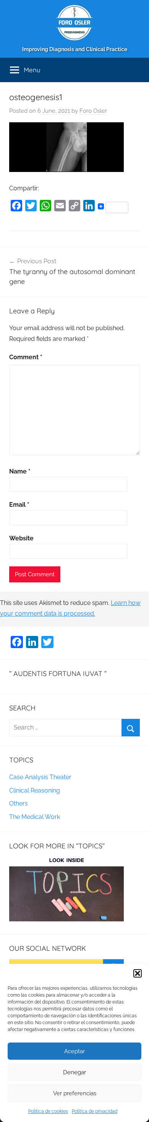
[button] (137, 973)
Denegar (74, 1072)
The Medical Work (34, 816)
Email (19, 504)
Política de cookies (48, 1111)
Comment (25, 357)
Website (21, 538)
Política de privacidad (94, 1111)
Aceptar (74, 1051)
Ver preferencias (74, 1093)
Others (18, 803)
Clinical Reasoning (34, 790)
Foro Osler (93, 110)
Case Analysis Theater (40, 777)
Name (20, 471)
